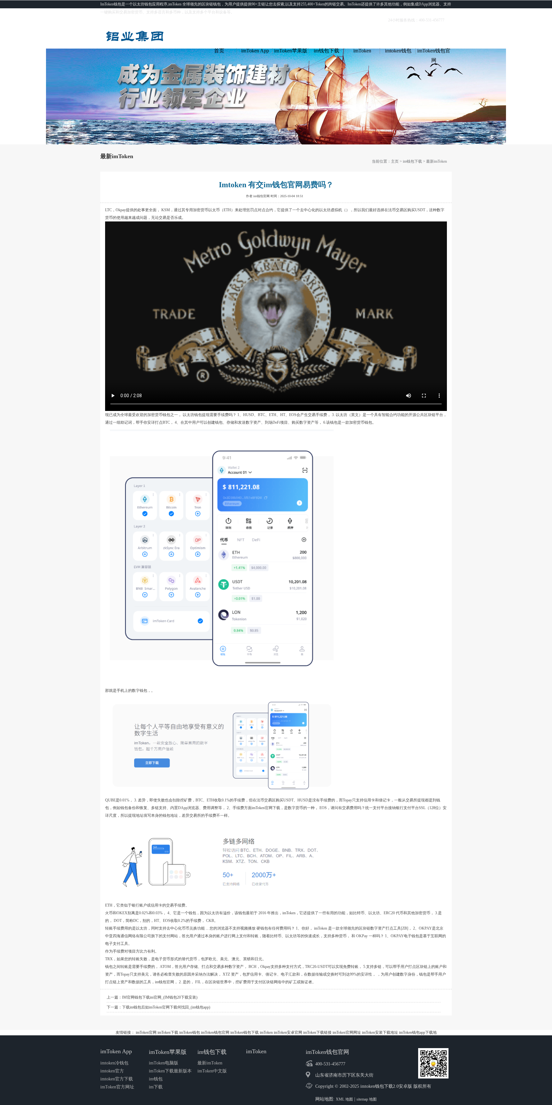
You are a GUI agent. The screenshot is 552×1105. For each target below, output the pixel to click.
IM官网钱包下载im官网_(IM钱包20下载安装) (159, 997)
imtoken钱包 (398, 50)
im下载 (156, 1087)
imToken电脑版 (163, 1063)
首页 (219, 50)
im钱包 (156, 1079)
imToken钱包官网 (433, 52)
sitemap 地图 (366, 1099)
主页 (395, 161)
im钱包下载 (326, 50)
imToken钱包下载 (244, 1032)
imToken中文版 (212, 1071)
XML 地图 (344, 1099)
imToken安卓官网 (288, 1032)
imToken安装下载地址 (380, 1032)
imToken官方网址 (117, 1087)
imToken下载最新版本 (170, 1071)
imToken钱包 (189, 1032)
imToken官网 (146, 1032)
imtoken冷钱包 (114, 1063)
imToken (362, 50)
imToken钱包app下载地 (418, 1032)
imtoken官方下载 (116, 1079)
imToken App (255, 50)
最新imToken (436, 161)
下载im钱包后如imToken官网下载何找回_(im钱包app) (166, 1007)
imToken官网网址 (347, 1032)
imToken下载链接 (317, 1032)
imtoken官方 (112, 1071)
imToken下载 (167, 1032)
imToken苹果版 (290, 50)
